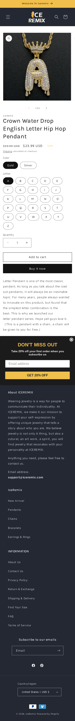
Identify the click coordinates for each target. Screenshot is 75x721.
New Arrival (16, 500)
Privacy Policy (18, 580)
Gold (10, 165)
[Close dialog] (71, 340)
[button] (8, 17)
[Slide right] (46, 108)
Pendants (14, 509)
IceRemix (31, 713)
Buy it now (37, 268)
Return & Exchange (21, 589)
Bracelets (14, 528)
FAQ (11, 616)
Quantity (8, 234)
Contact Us (15, 571)
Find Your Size (17, 607)
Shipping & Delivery (21, 598)
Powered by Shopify (48, 713)
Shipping (7, 151)
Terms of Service (19, 625)
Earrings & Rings (19, 537)
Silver (28, 165)
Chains (12, 518)
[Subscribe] (58, 650)
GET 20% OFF (37, 375)
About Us (14, 562)
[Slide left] (28, 108)
